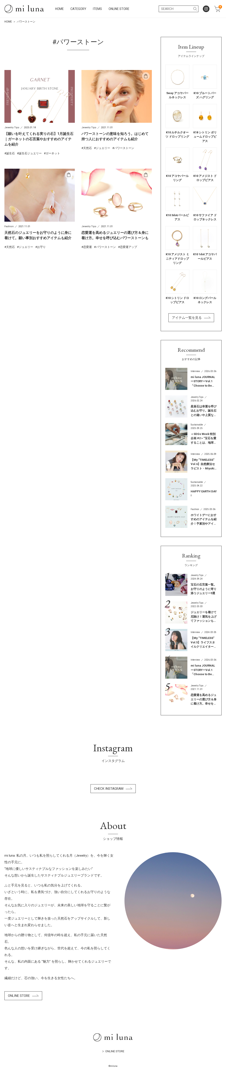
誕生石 (10, 153)
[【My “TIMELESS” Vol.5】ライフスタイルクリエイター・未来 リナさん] (191, 640)
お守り (41, 247)
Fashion (9, 226)
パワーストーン (124, 148)
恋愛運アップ (128, 247)
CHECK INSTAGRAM (108, 789)
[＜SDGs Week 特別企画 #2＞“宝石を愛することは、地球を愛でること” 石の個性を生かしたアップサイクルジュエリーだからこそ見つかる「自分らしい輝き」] (191, 434)
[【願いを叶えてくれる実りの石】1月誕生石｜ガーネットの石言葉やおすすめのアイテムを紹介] (39, 113)
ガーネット (53, 153)
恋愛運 (87, 247)
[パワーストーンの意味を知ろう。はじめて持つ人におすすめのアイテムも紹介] (116, 110)
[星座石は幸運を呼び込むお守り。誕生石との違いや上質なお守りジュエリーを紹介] (191, 406)
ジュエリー (103, 148)
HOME (59, 9)
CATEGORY (78, 9)
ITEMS (97, 9)
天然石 (87, 148)
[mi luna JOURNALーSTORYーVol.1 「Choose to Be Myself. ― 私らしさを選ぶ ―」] (191, 379)
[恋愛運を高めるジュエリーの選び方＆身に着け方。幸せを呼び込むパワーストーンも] (116, 209)
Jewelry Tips (11, 127)
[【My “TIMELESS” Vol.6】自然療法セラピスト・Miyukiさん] (191, 462)
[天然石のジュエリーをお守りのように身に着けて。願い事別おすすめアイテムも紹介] (39, 209)
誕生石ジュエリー (30, 153)
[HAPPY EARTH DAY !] (191, 489)
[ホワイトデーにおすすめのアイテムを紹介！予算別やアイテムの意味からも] (191, 517)
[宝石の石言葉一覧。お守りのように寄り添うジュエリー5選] (191, 585)
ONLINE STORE (119, 9)
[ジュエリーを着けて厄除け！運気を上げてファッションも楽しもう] (191, 612)
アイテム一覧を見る (187, 318)
